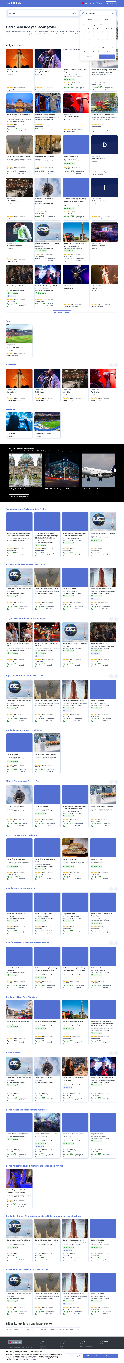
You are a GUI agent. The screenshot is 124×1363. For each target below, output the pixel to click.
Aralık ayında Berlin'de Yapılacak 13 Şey (25, 564)
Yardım (82, 1344)
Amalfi (52, 1329)
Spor (8, 321)
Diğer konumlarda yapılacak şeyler (29, 1323)
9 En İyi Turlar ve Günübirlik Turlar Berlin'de (27, 942)
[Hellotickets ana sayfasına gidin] (14, 3)
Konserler (11, 364)
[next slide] (116, 365)
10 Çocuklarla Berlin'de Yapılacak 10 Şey (26, 618)
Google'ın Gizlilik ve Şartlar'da (34, 1358)
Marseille (58, 1329)
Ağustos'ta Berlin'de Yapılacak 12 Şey (24, 675)
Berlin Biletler (13, 1052)
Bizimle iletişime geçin (86, 1346)
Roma (16, 1329)
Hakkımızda (43, 1344)
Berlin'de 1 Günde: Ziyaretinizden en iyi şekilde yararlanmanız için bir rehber (43, 1216)
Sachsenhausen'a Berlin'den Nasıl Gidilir (26, 509)
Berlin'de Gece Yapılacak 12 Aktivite (24, 730)
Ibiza (37, 1329)
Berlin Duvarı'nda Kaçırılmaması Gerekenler (27, 1109)
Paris (21, 1329)
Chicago (65, 1329)
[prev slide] (111, 365)
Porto (32, 1329)
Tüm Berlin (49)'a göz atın (19, 497)
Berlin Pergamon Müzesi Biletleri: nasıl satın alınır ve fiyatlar (35, 1165)
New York (9, 1329)
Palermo (77, 1329)
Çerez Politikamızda (18, 1358)
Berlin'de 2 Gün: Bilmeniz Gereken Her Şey (27, 1269)
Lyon (71, 1329)
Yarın (106, 19)
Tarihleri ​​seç (90, 13)
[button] (19, 70)
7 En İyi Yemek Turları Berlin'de (21, 835)
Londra (27, 1329)
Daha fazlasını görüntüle (62, 312)
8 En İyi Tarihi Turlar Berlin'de (20, 888)
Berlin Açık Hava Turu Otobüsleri (22, 997)
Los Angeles (44, 1329)
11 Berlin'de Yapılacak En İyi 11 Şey (22, 781)
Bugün (90, 19)
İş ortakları (43, 1348)
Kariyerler (43, 1346)
